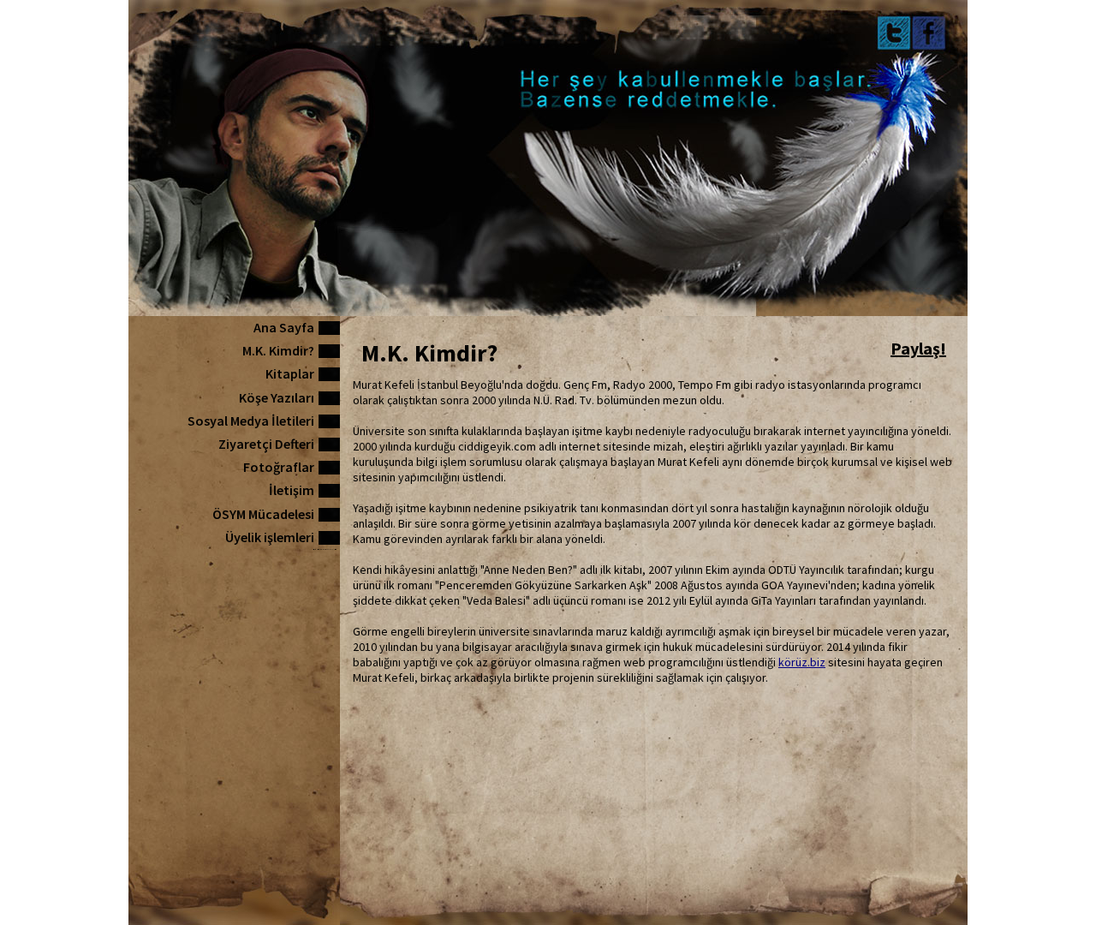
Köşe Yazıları (276, 397)
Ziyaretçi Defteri (266, 443)
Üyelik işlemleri (269, 537)
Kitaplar (289, 373)
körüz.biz (801, 662)
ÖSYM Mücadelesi (263, 513)
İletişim (291, 489)
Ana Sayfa (283, 327)
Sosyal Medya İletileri (251, 420)
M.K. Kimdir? (278, 350)
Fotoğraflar (278, 466)
